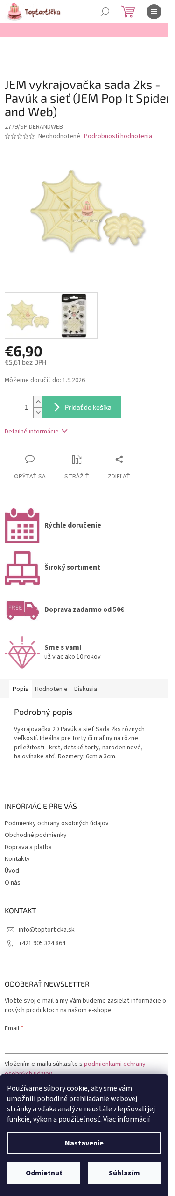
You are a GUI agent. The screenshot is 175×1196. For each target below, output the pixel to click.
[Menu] (154, 11)
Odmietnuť (44, 1173)
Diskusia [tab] (85, 689)
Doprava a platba (28, 847)
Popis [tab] (20, 689)
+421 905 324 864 (42, 943)
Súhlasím (124, 1173)
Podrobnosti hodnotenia (118, 136)
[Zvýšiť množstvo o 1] (37, 401)
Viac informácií (126, 1119)
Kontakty (17, 859)
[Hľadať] (105, 11)
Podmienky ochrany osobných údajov (57, 823)
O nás (13, 883)
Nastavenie (84, 1143)
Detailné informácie (32, 431)
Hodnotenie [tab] (51, 689)
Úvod (12, 870)
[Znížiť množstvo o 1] (37, 412)
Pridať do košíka (88, 407)
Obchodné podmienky (36, 835)
